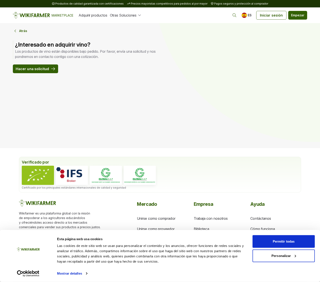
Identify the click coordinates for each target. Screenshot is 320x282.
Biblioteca (201, 229)
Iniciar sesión (271, 15)
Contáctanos (260, 218)
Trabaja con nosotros (211, 218)
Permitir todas (284, 241)
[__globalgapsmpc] (106, 175)
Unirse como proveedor (156, 229)
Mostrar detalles (69, 273)
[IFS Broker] (72, 175)
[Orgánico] (38, 175)
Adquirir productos (93, 15)
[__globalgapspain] (140, 175)
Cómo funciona (262, 229)
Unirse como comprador (156, 218)
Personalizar (281, 255)
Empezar (297, 15)
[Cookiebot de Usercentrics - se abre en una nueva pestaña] (28, 273)
